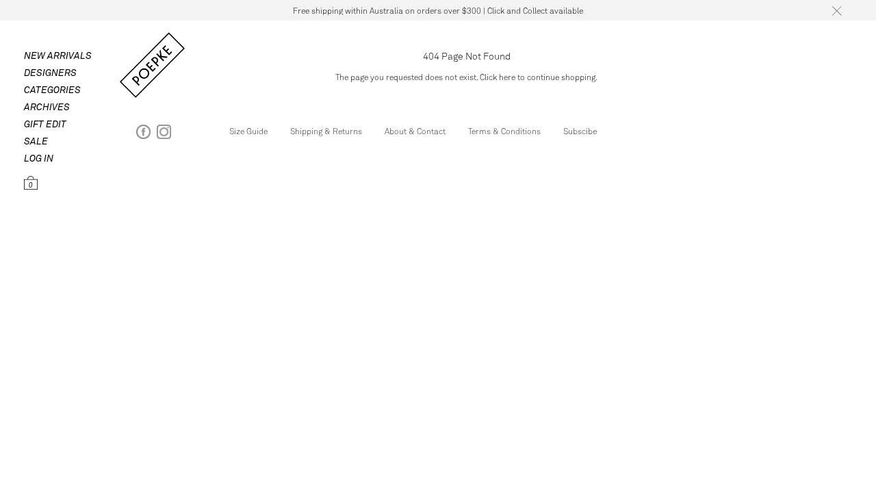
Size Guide (248, 131)
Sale (36, 141)
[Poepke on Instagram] (164, 134)
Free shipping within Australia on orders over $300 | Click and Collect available (438, 10)
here (507, 76)
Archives (47, 106)
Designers (50, 72)
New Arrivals (58, 55)
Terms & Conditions (504, 131)
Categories (52, 89)
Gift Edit (45, 123)
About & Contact (415, 131)
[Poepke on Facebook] (143, 134)
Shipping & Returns (326, 131)
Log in (38, 158)
